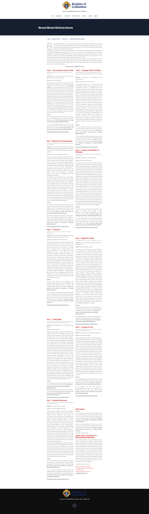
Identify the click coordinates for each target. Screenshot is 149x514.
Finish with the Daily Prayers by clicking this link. (58, 226)
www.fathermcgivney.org (81, 473)
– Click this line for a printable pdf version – (74, 66)
